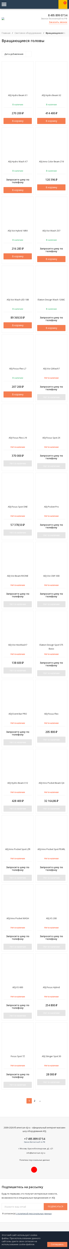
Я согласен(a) (27, 1213)
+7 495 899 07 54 (34, 1139)
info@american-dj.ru (35, 1153)
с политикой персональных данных (34, 1213)
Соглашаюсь (57, 1244)
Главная (6, 33)
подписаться (55, 1206)
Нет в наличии (51, 397)
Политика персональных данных (34, 1160)
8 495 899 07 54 (57, 15)
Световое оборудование (28, 33)
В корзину (17, 120)
